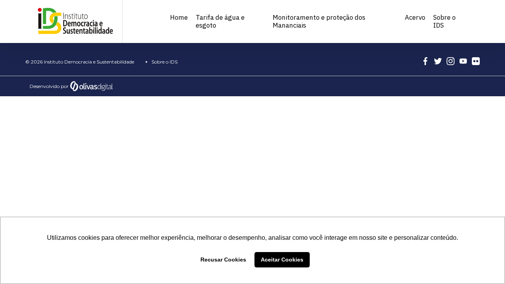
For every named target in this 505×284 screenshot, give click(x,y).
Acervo (415, 17)
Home (179, 17)
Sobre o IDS (444, 21)
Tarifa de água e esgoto (220, 21)
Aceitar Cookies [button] (282, 259)
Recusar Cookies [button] (223, 259)
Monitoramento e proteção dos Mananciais (319, 21)
